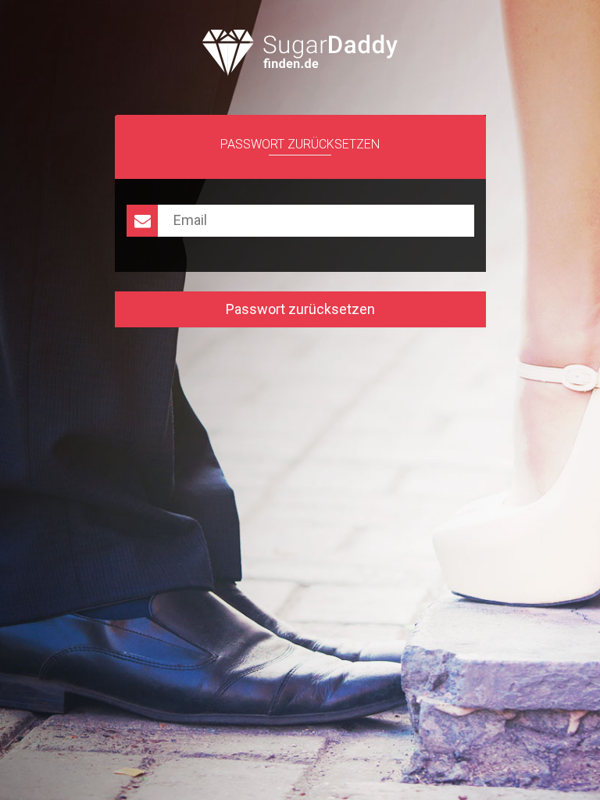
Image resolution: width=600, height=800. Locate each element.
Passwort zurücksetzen (300, 309)
